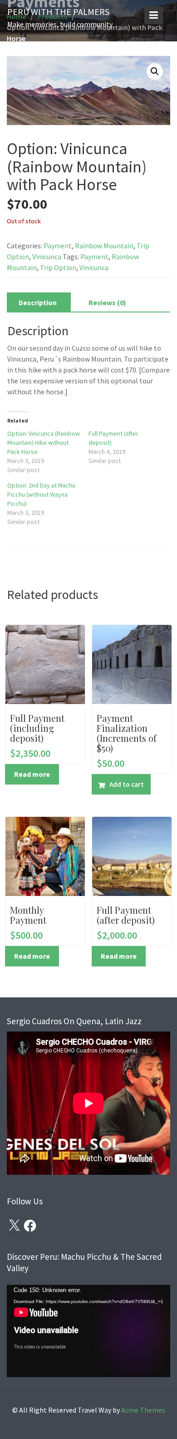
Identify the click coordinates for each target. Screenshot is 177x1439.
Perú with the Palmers (58, 11)
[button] (155, 71)
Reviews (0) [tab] (107, 302)
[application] (88, 1331)
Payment (58, 245)
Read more (32, 774)
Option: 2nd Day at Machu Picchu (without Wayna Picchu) (41, 494)
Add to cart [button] (126, 784)
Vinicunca (46, 256)
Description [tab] (38, 302)
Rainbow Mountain (104, 245)
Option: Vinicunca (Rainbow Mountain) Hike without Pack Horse (43, 442)
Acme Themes (143, 1409)
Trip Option (58, 267)
